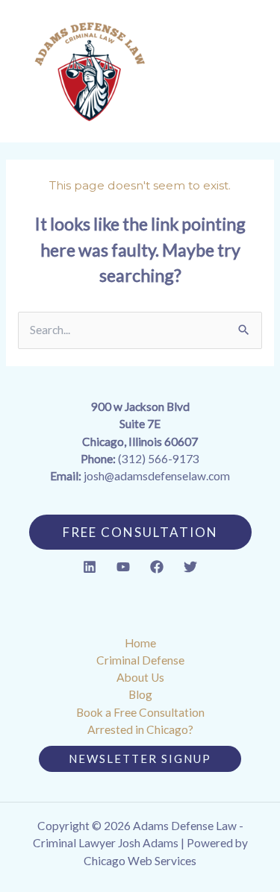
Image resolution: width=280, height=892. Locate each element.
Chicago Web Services (140, 860)
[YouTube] (123, 567)
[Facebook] (157, 567)
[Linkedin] (89, 567)
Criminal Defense (140, 660)
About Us (140, 677)
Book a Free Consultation (140, 712)
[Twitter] (190, 567)
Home (140, 643)
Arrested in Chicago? (140, 729)
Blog (140, 694)
